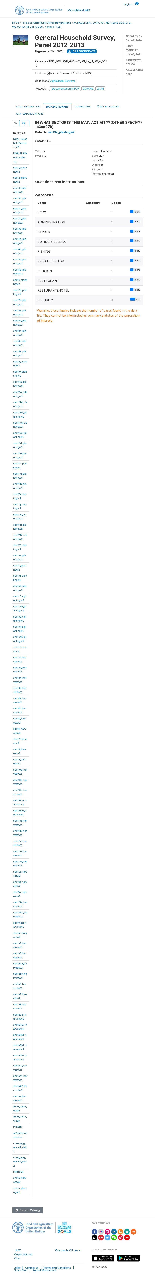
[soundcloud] (133, 1231)
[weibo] (120, 1237)
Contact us (31, 1267)
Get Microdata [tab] (109, 106)
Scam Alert (20, 1270)
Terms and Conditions (57, 1267)
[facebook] (94, 1231)
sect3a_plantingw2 (61, 132)
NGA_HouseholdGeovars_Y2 (20, 143)
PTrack (17, 1126)
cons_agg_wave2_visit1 (20, 1147)
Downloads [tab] (82, 106)
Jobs (17, 1267)
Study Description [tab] (28, 106)
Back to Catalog (29, 1210)
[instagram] (107, 1231)
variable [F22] (53, 26)
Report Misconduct (44, 1270)
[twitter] (107, 1237)
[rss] (120, 1231)
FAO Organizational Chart (23, 1254)
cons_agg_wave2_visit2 (20, 1161)
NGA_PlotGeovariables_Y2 (20, 157)
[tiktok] (94, 1237)
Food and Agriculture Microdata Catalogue (46, 22)
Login (127, 4)
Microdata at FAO (78, 10)
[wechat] (114, 1237)
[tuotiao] (101, 1237)
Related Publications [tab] (29, 113)
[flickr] (101, 1231)
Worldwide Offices (66, 1250)
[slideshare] (127, 1231)
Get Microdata (84, 51)
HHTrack (18, 1171)
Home (15, 22)
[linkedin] (114, 1231)
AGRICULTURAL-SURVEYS (89, 22)
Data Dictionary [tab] (57, 106)
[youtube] (127, 1237)
